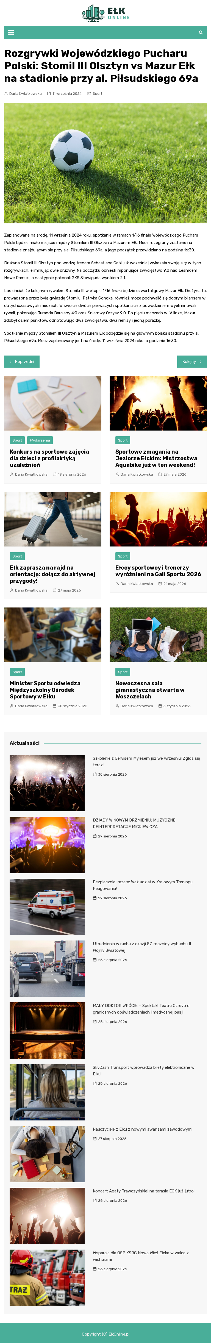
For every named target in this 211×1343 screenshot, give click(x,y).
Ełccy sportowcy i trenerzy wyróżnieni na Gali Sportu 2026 (158, 571)
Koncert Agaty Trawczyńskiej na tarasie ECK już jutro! (144, 1191)
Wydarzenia (40, 440)
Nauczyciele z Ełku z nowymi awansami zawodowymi (142, 1129)
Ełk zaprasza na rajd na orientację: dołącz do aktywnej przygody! (52, 574)
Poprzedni (24, 361)
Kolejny (189, 361)
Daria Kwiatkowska (25, 93)
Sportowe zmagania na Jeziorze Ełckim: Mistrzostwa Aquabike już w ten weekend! (156, 458)
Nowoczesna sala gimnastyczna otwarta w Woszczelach (150, 690)
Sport (97, 93)
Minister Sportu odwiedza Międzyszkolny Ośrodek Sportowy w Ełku (45, 690)
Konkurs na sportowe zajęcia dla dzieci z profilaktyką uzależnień (49, 458)
